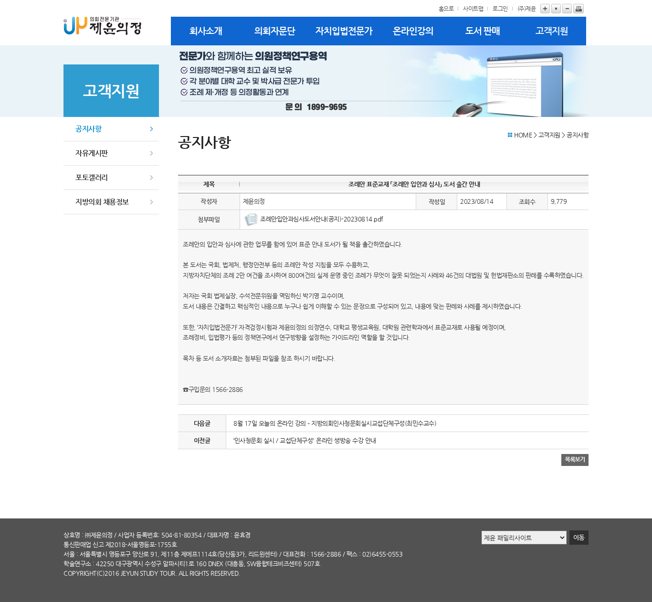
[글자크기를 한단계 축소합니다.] (567, 8)
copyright (79, 573)
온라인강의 (413, 31)
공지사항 (88, 129)
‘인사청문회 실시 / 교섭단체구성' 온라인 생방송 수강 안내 (304, 440)
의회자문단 (274, 31)
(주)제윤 (526, 8)
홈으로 (446, 8)
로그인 (500, 8)
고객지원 (552, 31)
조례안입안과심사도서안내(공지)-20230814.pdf (321, 218)
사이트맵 (473, 8)
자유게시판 (91, 153)
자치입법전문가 (343, 31)
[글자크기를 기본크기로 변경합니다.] (556, 8)
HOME (523, 134)
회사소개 (205, 31)
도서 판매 (482, 31)
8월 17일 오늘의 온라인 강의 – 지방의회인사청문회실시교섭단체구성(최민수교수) (334, 423)
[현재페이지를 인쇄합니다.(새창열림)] (578, 8)
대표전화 (294, 554)
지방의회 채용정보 (102, 202)
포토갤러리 (91, 177)
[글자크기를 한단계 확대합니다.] (545, 8)
